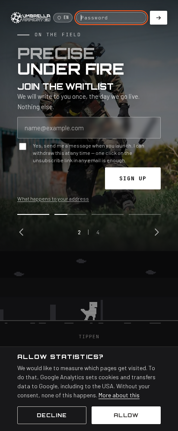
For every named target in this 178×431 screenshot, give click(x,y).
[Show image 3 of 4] (108, 214)
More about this (119, 395)
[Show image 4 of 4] (145, 214)
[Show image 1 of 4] (33, 214)
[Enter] (158, 18)
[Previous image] (21, 232)
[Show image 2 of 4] (70, 214)
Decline (52, 415)
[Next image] (156, 232)
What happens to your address (53, 198)
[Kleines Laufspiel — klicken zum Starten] (89, 292)
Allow (126, 415)
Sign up (132, 178)
